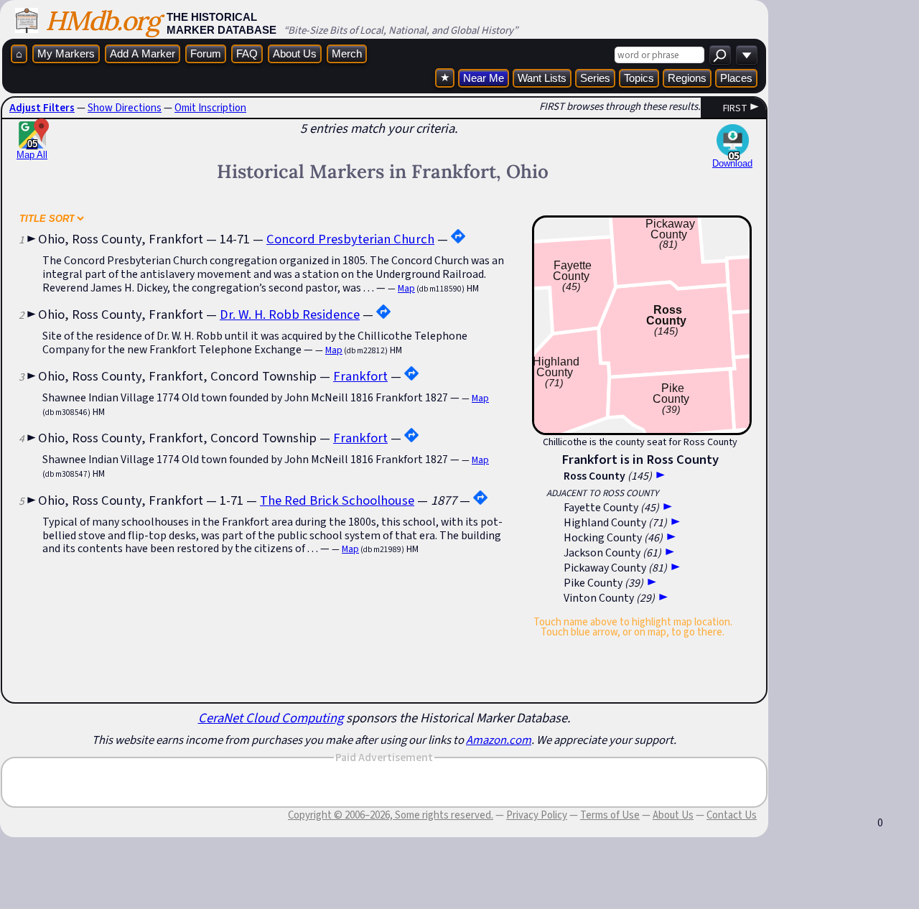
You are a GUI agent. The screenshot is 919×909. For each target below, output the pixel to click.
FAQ (247, 53)
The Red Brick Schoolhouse (337, 500)
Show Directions (125, 108)
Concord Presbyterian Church (350, 239)
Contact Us (731, 815)
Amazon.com (498, 739)
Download (732, 163)
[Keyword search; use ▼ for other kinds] (720, 55)
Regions (687, 78)
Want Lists (542, 78)
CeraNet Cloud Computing (270, 718)
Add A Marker (142, 53)
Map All (32, 149)
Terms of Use (610, 815)
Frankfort (360, 376)
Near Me (483, 78)
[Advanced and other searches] (746, 55)
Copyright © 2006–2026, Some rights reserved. (390, 815)
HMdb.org (102, 20)
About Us (295, 53)
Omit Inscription (210, 108)
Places (736, 78)
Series (595, 78)
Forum (205, 53)
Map (406, 288)
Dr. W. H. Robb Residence (290, 314)
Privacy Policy (536, 815)
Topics (639, 78)
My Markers (66, 53)
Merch (347, 53)
